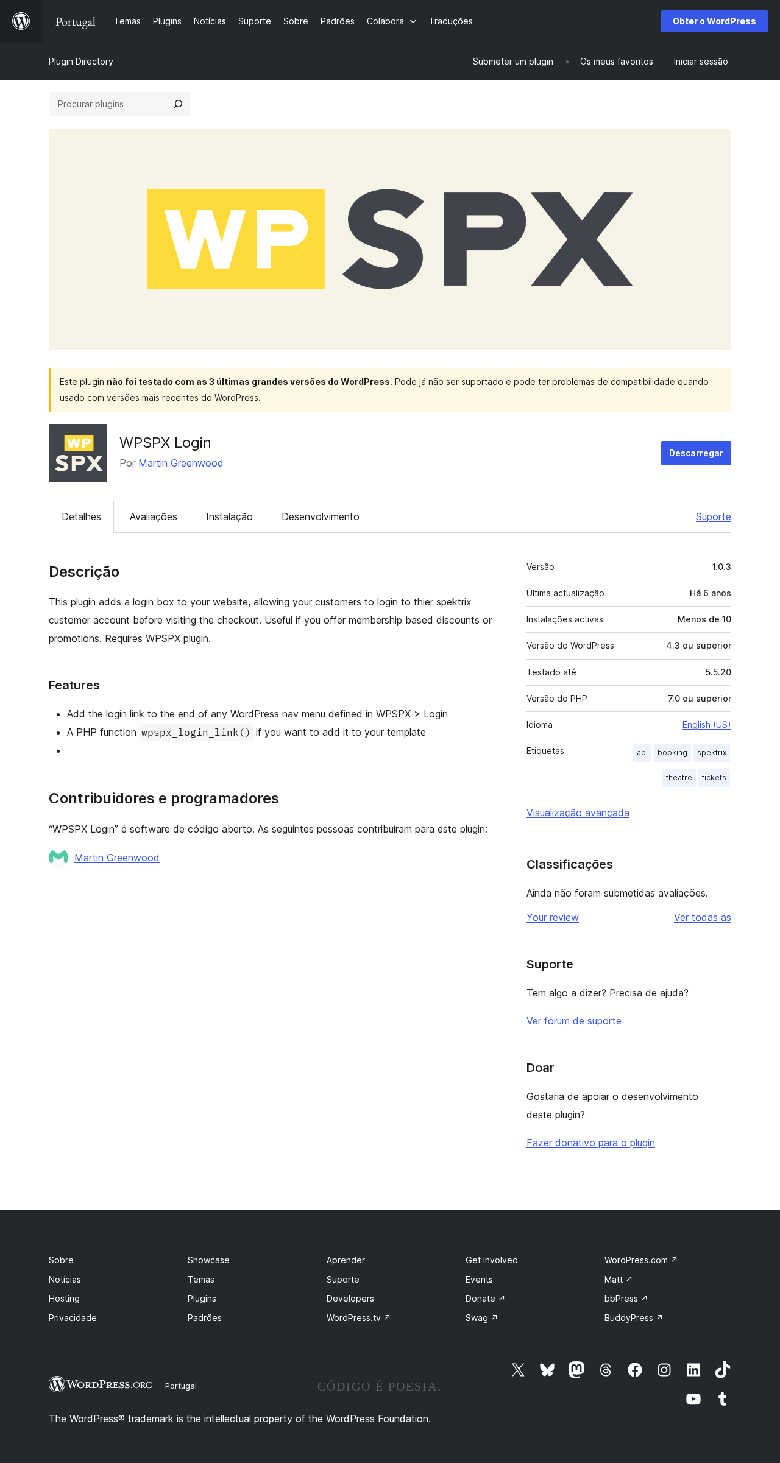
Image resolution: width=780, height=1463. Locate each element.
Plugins (202, 1298)
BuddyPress (634, 1318)
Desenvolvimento (321, 516)
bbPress (626, 1298)
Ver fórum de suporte (574, 1021)
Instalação (229, 516)
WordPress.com (641, 1260)
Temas (201, 1279)
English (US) (706, 724)
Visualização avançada (577, 812)
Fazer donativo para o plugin (590, 1143)
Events (479, 1279)
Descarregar (696, 453)
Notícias (65, 1279)
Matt (618, 1279)
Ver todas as (702, 917)
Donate (486, 1298)
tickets (714, 777)
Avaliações (153, 516)
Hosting (64, 1298)
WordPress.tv (359, 1318)
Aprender (346, 1260)
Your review (552, 917)
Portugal (181, 1386)
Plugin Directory (81, 61)
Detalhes (81, 516)
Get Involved (492, 1260)
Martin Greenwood (181, 463)
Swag (482, 1318)
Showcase (209, 1260)
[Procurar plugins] (178, 104)
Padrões (205, 1318)
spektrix (711, 752)
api (642, 752)
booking (672, 752)
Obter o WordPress (714, 21)
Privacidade (73, 1318)
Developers (350, 1298)
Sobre (61, 1260)
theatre (679, 777)
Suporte (713, 516)
